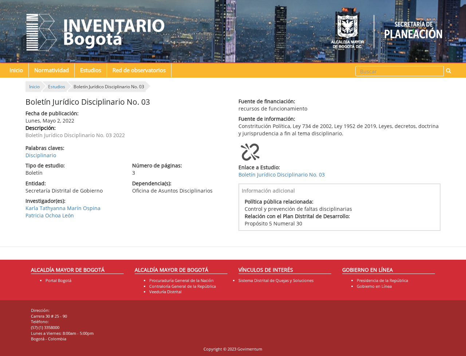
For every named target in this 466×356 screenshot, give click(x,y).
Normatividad (51, 70)
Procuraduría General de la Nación (181, 280)
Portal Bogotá (58, 280)
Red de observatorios (139, 70)
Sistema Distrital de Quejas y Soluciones (275, 280)
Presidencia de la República (382, 280)
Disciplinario (40, 155)
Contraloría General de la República (182, 286)
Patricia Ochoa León (49, 215)
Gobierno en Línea (374, 286)
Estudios (90, 70)
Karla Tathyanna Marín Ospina (62, 208)
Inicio (16, 70)
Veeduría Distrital (165, 291)
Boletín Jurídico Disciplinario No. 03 (281, 174)
